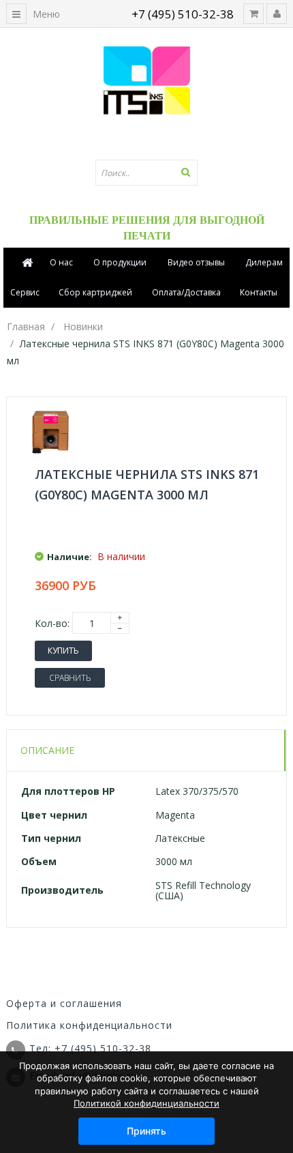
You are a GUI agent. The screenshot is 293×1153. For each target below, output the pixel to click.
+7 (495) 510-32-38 (183, 14)
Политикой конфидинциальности (146, 1103)
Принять (146, 1131)
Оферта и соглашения (64, 1003)
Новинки (83, 326)
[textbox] (146, 172)
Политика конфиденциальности (89, 1025)
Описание (47, 750)
